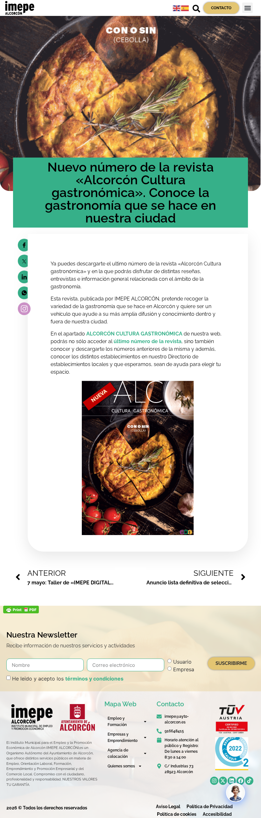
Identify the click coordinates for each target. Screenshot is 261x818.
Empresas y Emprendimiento (123, 737)
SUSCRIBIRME (231, 663)
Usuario (182, 662)
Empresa (183, 669)
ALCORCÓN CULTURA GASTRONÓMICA (134, 334)
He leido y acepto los (67, 678)
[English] (177, 8)
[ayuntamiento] (77, 717)
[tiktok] (249, 781)
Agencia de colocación (118, 753)
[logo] (31, 717)
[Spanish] (185, 8)
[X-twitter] (223, 781)
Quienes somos (121, 766)
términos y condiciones (94, 678)
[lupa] (196, 8)
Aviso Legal (168, 806)
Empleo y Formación (117, 721)
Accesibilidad (217, 814)
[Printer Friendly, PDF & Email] (21, 611)
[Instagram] (214, 781)
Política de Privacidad (210, 806)
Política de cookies (176, 814)
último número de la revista (147, 341)
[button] (247, 8)
